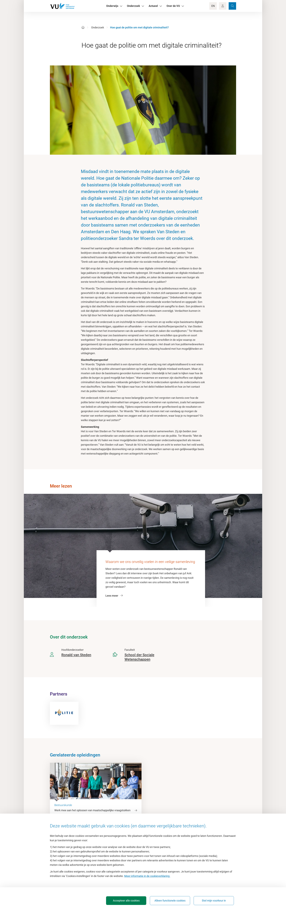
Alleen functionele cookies (169, 900)
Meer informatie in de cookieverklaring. (147, 876)
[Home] (82, 27)
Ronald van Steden (76, 655)
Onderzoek (97, 27)
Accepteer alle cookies (126, 900)
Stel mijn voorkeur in (214, 900)
